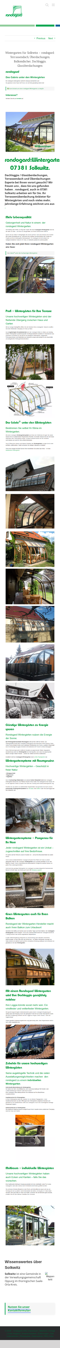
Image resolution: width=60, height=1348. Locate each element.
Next (50, 38)
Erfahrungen (43, 1333)
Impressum (33, 1330)
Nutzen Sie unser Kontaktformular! (19, 1308)
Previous (40, 38)
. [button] (14, 189)
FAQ (46, 1336)
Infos (51, 1336)
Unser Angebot (13, 1333)
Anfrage (51, 1330)
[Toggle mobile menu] (53, 5)
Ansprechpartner (29, 1333)
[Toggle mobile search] (47, 5)
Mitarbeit (43, 1330)
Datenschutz (37, 1336)
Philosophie (25, 1336)
